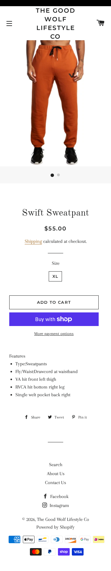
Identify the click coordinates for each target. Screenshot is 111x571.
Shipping (33, 241)
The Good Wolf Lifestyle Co (56, 23)
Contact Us (55, 482)
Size (56, 263)
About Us (55, 473)
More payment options (54, 333)
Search (55, 464)
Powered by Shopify (55, 527)
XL (55, 276)
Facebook (58, 496)
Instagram (58, 505)
